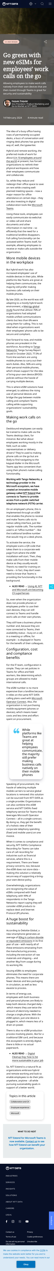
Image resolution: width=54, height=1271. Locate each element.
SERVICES (10, 1182)
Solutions (11, 1195)
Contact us (10, 1232)
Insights (10, 1189)
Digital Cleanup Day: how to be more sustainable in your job (27, 1057)
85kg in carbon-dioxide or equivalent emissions (24, 939)
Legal (9, 1215)
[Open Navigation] (50, 4)
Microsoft (15, 1113)
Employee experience (20, 1107)
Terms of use (11, 1236)
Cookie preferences (35, 1236)
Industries (12, 1176)
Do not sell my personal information (15, 1242)
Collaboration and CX (20, 1101)
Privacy (30, 1232)
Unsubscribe (32, 1241)
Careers (10, 1208)
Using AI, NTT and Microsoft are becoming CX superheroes (27, 590)
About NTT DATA (14, 1202)
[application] (27, 1258)
